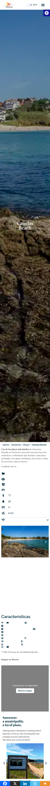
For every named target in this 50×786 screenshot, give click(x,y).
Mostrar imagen (25, 691)
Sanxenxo (16, 445)
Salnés (6, 445)
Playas (26, 445)
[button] (43, 5)
